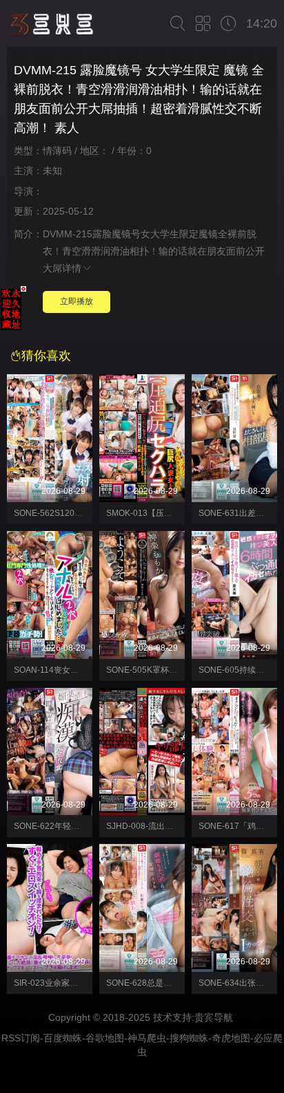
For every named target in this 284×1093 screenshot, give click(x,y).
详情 (71, 268)
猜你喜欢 (46, 355)
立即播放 (76, 301)
